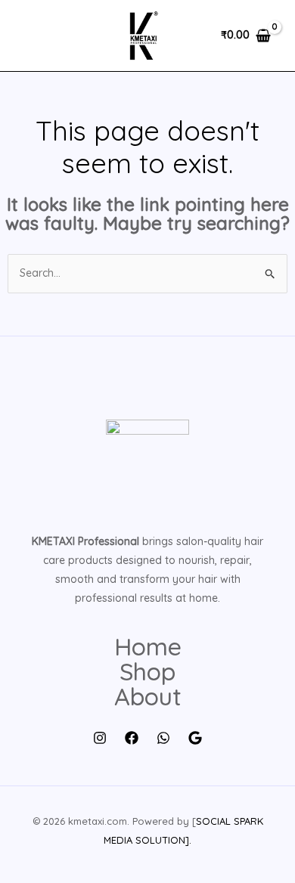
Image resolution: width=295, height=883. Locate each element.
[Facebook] (131, 738)
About (148, 696)
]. (188, 840)
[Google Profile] (195, 738)
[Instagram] (100, 738)
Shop (147, 671)
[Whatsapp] (163, 738)
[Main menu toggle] (33, 35)
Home (148, 646)
